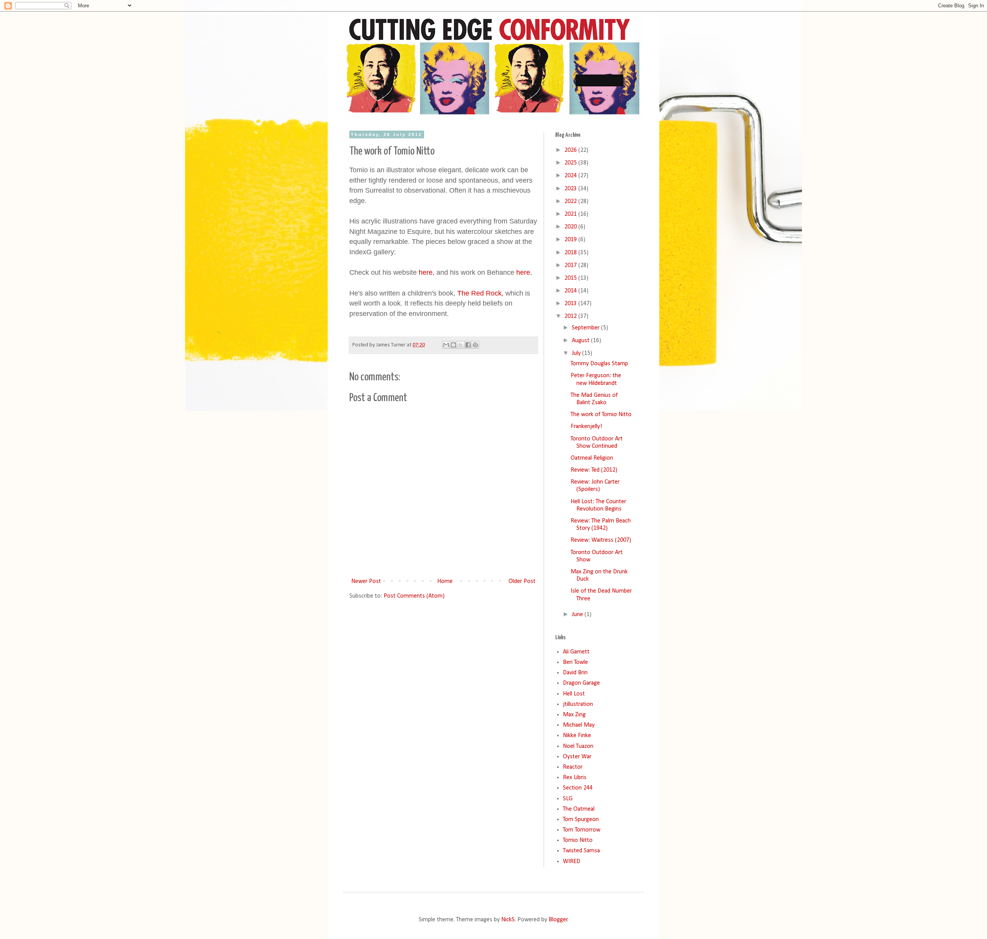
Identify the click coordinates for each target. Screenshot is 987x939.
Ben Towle (575, 662)
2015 (571, 278)
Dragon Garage (581, 683)
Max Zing (574, 715)
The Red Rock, (480, 293)
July (577, 353)
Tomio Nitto (578, 840)
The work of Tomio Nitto (601, 415)
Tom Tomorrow (581, 830)
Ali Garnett (576, 652)
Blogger (558, 920)
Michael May (579, 725)
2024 (571, 176)
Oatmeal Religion (592, 458)
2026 (571, 150)
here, (427, 272)
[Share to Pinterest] (475, 345)
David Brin (575, 673)
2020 (571, 227)
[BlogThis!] (453, 345)
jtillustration (578, 704)
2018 (571, 253)
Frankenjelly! (586, 426)
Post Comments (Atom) (414, 596)
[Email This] (446, 345)
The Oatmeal (579, 809)
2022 (571, 201)
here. (523, 272)
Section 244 (578, 788)
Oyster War (577, 757)
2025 (571, 163)
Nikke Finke (577, 735)
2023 (571, 189)
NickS (508, 920)
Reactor (573, 767)
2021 (571, 214)
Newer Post (366, 581)
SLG (568, 799)
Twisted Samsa (581, 851)
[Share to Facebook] (468, 345)
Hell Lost (574, 694)
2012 (571, 316)
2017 (571, 265)
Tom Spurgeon (581, 819)
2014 (571, 291)
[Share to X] (461, 345)
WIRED (571, 861)
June (578, 614)
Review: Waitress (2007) (601, 540)
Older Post (522, 581)
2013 (571, 304)
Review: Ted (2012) (594, 470)
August (581, 341)
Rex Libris (574, 777)
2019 (571, 240)
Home (445, 581)
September (586, 328)
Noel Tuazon (578, 746)
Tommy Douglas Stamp (599, 364)
